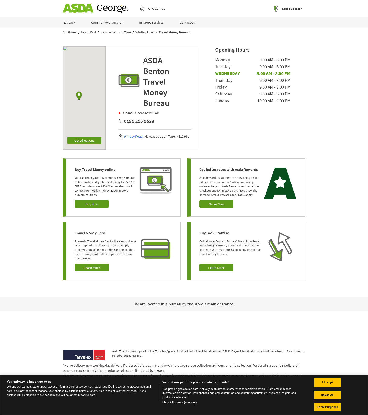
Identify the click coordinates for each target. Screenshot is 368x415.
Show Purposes (327, 407)
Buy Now (92, 204)
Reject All (327, 394)
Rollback (69, 22)
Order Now (216, 204)
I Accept (327, 382)
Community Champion (107, 22)
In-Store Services (151, 22)
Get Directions (87, 140)
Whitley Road (133, 136)
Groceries (156, 8)
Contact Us (187, 22)
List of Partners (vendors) (179, 402)
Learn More (92, 267)
